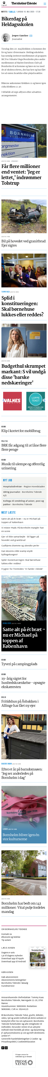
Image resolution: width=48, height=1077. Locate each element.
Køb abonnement (9, 977)
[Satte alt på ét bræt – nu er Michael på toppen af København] (24, 598)
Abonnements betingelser (13, 980)
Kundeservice (7, 986)
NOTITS (4, 12)
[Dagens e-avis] (37, 957)
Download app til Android (13, 961)
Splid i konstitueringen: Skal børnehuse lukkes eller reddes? (20, 562)
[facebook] (2, 1048)
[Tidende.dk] (24, 4)
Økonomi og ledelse (10, 937)
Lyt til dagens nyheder (12, 956)
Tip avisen (6, 940)
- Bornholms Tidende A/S (22, 494)
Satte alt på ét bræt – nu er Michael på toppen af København (20, 520)
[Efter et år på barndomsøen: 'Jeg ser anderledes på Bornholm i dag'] (24, 737)
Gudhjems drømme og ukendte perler (20, 546)
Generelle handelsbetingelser (15, 1039)
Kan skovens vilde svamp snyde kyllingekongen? (17, 553)
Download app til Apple (12, 958)
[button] (45, 4)
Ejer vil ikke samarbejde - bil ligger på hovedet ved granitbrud (20, 538)
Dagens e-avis (8, 953)
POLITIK (4, 441)
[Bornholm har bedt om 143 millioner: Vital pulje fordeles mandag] (24, 873)
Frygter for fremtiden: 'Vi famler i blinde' (22, 569)
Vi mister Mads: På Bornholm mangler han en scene (22, 529)
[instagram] (6, 1048)
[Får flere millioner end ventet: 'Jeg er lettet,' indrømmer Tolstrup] (24, 141)
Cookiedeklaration (26, 1042)
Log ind (4, 5)
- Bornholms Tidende (23, 503)
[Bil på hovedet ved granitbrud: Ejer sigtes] (24, 216)
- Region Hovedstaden (24, 487)
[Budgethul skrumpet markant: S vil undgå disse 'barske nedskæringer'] (24, 340)
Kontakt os (6, 934)
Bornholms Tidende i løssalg (14, 983)
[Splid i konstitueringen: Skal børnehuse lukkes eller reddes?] (24, 270)
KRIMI (3, 427)
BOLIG (3, 697)
